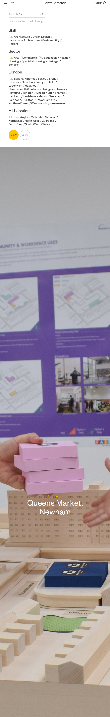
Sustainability (50, 40)
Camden (27, 82)
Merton (43, 96)
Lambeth (14, 96)
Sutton (29, 99)
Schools (14, 64)
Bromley (14, 82)
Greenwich (15, 85)
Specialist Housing (33, 61)
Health (63, 57)
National (50, 117)
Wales (46, 124)
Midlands (36, 117)
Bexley (42, 78)
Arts (16, 57)
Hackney (30, 85)
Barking (19, 78)
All (10, 36)
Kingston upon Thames (50, 92)
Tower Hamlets (45, 99)
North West (32, 120)
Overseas (48, 120)
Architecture (22, 36)
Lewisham (29, 96)
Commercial (30, 57)
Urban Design (41, 36)
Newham (55, 96)
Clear (25, 134)
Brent (52, 78)
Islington (28, 92)
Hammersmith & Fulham (24, 89)
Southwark (15, 99)
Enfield (50, 82)
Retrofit (13, 43)
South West (32, 124)
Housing (14, 61)
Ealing (39, 82)
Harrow (60, 89)
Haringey (47, 89)
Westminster (58, 103)
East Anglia (21, 117)
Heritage (53, 61)
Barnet (30, 78)
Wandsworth (39, 103)
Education (50, 57)
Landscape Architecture (24, 40)
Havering (14, 92)
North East (15, 120)
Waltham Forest (18, 103)
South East (15, 124)
